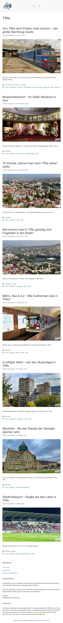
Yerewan (57, 87)
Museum (22, 153)
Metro (18, 352)
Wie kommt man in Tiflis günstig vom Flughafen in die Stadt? (27, 231)
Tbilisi (18, 220)
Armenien (8, 85)
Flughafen (12, 286)
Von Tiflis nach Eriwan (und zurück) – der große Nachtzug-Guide (30, 30)
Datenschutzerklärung (9, 573)
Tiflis (51, 87)
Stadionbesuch (26, 554)
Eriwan (34, 87)
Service (13, 284)
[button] (34, 6)
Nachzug (46, 87)
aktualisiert (12, 87)
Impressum (6, 570)
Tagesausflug (30, 153)
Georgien (23, 85)
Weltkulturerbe (24, 487)
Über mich (5, 567)
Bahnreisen (15, 85)
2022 (6, 87)
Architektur (12, 419)
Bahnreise (27, 87)
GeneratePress (45, 620)
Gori (17, 153)
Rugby (13, 551)
